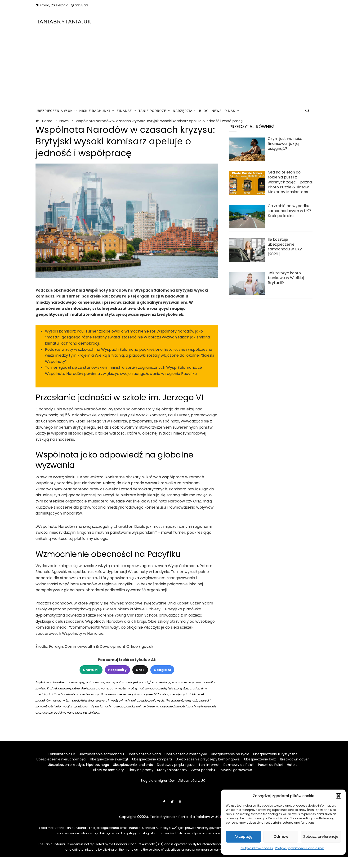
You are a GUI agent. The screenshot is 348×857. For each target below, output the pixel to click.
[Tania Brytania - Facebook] (164, 801)
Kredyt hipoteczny (172, 770)
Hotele (292, 764)
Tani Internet (209, 764)
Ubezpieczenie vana (144, 754)
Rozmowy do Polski (238, 764)
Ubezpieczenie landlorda (133, 764)
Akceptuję (243, 836)
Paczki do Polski (270, 764)
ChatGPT (91, 669)
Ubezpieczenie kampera (152, 759)
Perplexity (117, 669)
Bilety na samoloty (108, 770)
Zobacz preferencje (320, 836)
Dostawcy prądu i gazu (176, 764)
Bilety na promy (140, 770)
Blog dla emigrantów (157, 780)
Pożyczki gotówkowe (235, 770)
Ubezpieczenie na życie (230, 754)
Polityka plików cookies (257, 848)
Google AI (162, 669)
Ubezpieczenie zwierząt (109, 759)
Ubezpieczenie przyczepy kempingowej (208, 759)
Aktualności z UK (191, 780)
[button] (338, 796)
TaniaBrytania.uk (64, 22)
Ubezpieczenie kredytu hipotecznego (78, 764)
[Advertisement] (174, 68)
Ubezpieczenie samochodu (101, 754)
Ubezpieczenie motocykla (186, 754)
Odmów (281, 836)
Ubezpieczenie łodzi (260, 759)
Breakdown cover (294, 759)
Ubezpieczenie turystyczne (275, 754)
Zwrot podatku (203, 770)
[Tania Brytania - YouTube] (180, 801)
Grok (140, 669)
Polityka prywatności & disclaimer (299, 848)
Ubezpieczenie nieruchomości (61, 759)
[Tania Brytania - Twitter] (172, 801)
